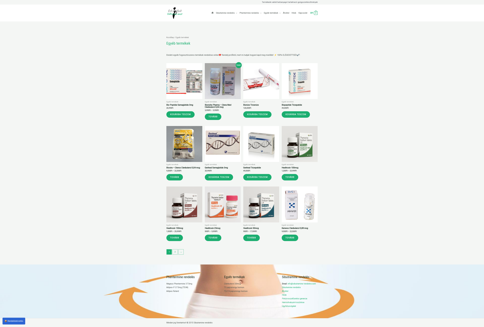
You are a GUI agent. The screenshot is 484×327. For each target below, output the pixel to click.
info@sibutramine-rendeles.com (302, 284)
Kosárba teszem (180, 114)
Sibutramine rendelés (291, 287)
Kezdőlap (170, 37)
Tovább (213, 116)
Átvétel (285, 291)
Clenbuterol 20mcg (232, 284)
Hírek (284, 295)
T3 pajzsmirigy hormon (234, 287)
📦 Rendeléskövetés (14, 321)
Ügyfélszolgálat (289, 306)
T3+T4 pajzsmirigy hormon (236, 291)
